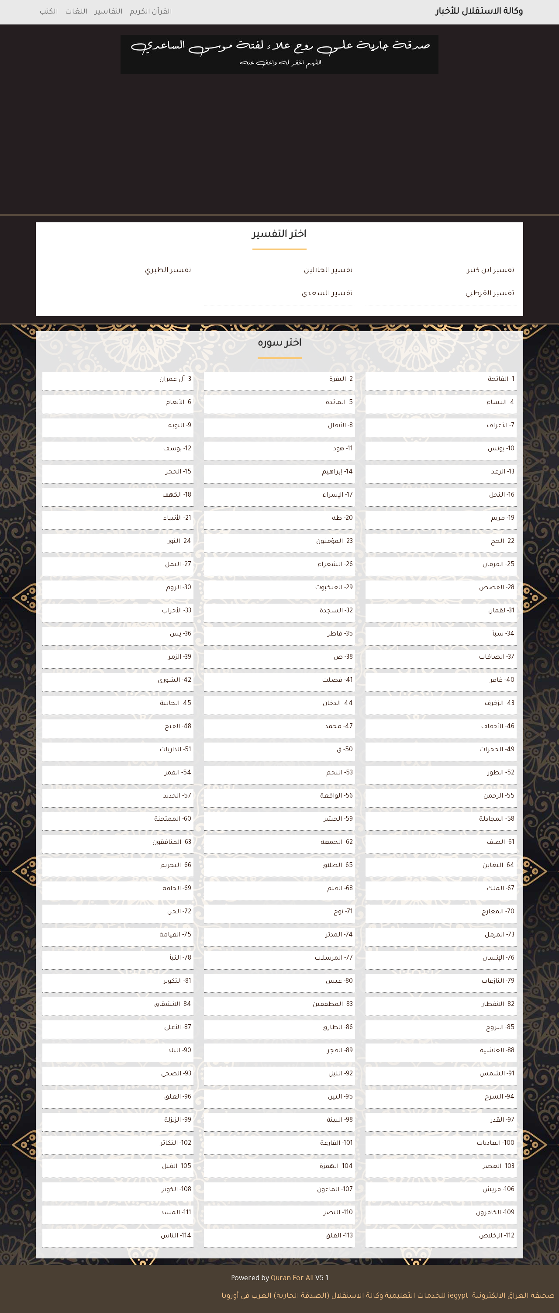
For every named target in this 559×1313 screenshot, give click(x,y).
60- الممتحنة (172, 819)
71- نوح (343, 912)
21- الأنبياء (177, 518)
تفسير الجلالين (328, 271)
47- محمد (339, 727)
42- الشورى (174, 680)
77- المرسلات (333, 958)
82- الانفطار (498, 1005)
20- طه (342, 518)
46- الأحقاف (497, 727)
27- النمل (178, 565)
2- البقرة (341, 380)
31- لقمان (501, 611)
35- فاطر (340, 634)
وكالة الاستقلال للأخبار (479, 12)
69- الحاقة (176, 889)
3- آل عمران (175, 380)
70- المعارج (498, 912)
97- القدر (502, 1120)
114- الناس (176, 1236)
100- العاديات (495, 1143)
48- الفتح (178, 727)
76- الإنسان (498, 958)
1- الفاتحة (501, 380)
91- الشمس (497, 1074)
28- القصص (496, 588)
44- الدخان (338, 704)
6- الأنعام (178, 403)
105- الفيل (176, 1167)
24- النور (179, 542)
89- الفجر (340, 1051)
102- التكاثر (175, 1143)
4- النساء (500, 403)
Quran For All (292, 1279)
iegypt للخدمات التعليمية (427, 1296)
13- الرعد (502, 472)
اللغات (76, 12)
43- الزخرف (499, 704)
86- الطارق (337, 1028)
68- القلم (340, 889)
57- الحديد (177, 796)
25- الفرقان (498, 565)
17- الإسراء (337, 495)
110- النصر (338, 1213)
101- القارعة (336, 1143)
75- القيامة (175, 935)
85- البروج (500, 1028)
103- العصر (498, 1167)
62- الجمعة (337, 843)
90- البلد (179, 1051)
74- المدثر (339, 935)
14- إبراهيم (337, 472)
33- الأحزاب (176, 611)
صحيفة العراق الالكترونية (512, 1296)
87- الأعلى (177, 1028)
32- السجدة (336, 611)
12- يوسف (177, 449)
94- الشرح (499, 1097)
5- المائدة (339, 403)
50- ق (345, 750)
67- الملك (500, 889)
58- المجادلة (496, 819)
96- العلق (177, 1097)
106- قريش (498, 1190)
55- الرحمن (498, 796)
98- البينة (340, 1120)
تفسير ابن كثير (490, 271)
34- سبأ (503, 634)
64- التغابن (498, 866)
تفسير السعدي (327, 294)
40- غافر (502, 680)
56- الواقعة (336, 796)
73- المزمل (499, 935)
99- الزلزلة (177, 1120)
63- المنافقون (171, 843)
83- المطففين (333, 1005)
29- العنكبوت (334, 588)
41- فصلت (337, 680)
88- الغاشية (497, 1051)
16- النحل (501, 495)
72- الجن (179, 912)
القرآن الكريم (151, 12)
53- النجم (339, 773)
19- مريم (502, 518)
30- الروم (178, 588)
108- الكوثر (176, 1190)
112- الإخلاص (496, 1236)
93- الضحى (176, 1074)
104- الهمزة (336, 1167)
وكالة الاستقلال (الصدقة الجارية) (328, 1296)
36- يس (180, 634)
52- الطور (500, 773)
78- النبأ (180, 958)
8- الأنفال (340, 426)
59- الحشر (338, 819)
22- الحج (502, 542)
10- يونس (501, 449)
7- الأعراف (500, 426)
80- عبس (339, 981)
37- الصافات (496, 657)
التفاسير (109, 12)
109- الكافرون (495, 1213)
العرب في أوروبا (246, 1296)
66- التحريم (175, 866)
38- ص (343, 657)
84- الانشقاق (172, 1005)
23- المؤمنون (334, 542)
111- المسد (176, 1213)
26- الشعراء (335, 565)
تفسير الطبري (168, 271)
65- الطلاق (337, 866)
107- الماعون (335, 1190)
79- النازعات (497, 981)
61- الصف (500, 843)
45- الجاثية (175, 704)
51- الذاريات (175, 750)
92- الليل (340, 1074)
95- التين (340, 1097)
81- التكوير (177, 981)
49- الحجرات (496, 750)
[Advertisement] (279, 146)
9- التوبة (179, 426)
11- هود (343, 449)
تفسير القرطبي (490, 294)
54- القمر (178, 773)
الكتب (48, 12)
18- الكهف (176, 495)
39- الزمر (179, 657)
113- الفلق (339, 1236)
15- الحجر (178, 472)
